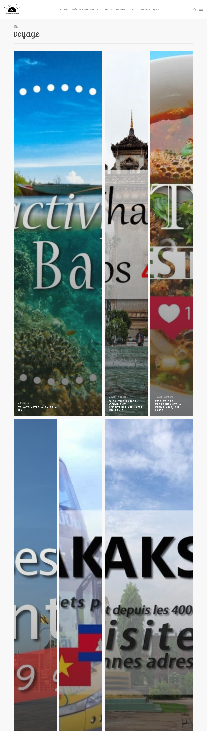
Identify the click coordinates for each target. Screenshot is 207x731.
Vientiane (123, 397)
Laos (114, 397)
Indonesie (25, 403)
